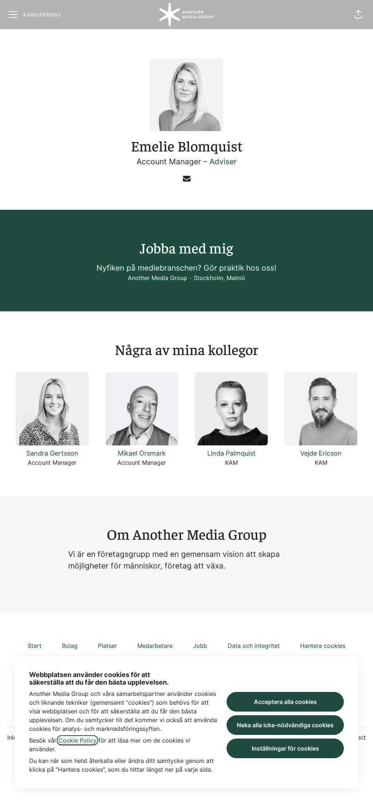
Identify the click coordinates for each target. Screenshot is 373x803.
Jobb (200, 645)
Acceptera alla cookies (285, 701)
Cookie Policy (77, 740)
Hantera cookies (322, 645)
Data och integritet (254, 645)
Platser (107, 645)
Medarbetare (155, 645)
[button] (358, 14)
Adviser (223, 161)
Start (35, 645)
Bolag (70, 645)
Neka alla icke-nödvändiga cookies (285, 725)
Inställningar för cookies (285, 748)
